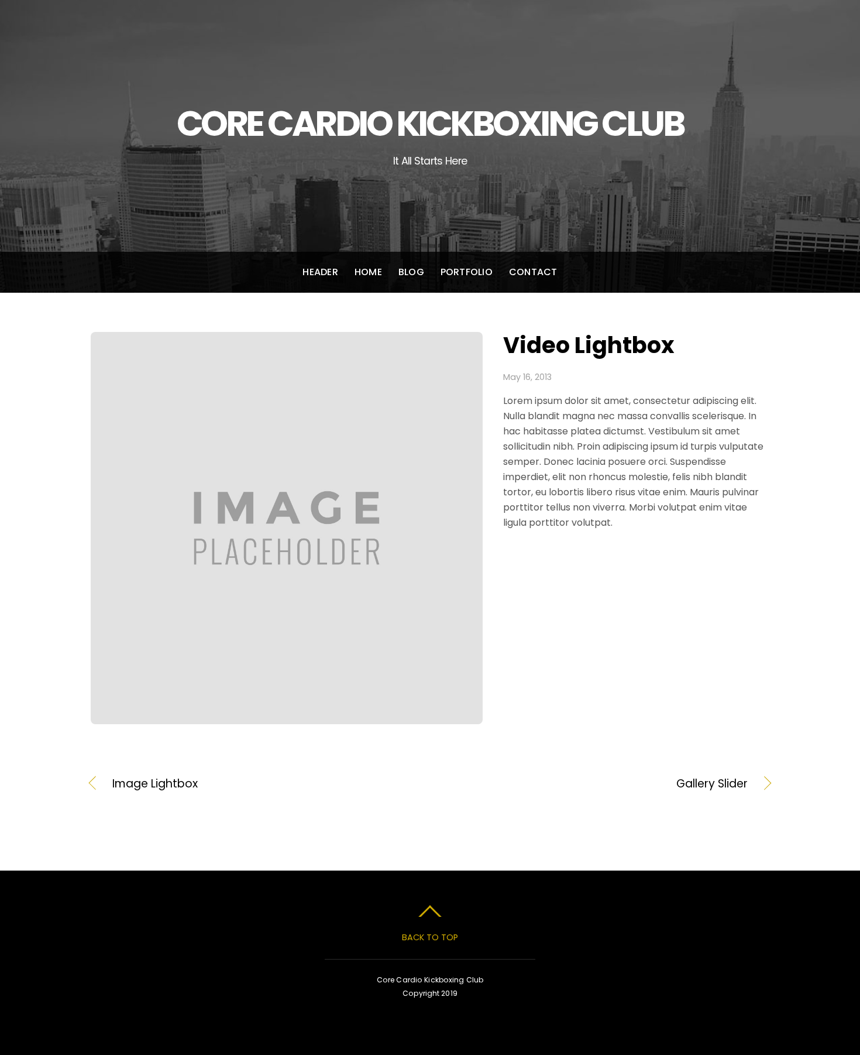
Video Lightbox (589, 345)
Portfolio (467, 272)
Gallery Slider (599, 784)
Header (320, 272)
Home (368, 272)
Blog (411, 272)
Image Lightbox (155, 784)
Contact (533, 272)
